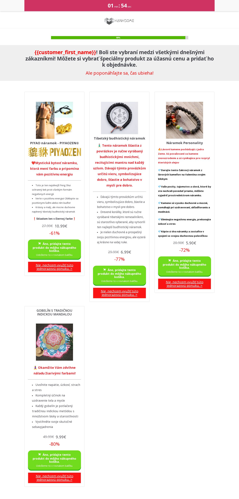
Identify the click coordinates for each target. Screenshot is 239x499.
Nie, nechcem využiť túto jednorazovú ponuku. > (54, 267)
